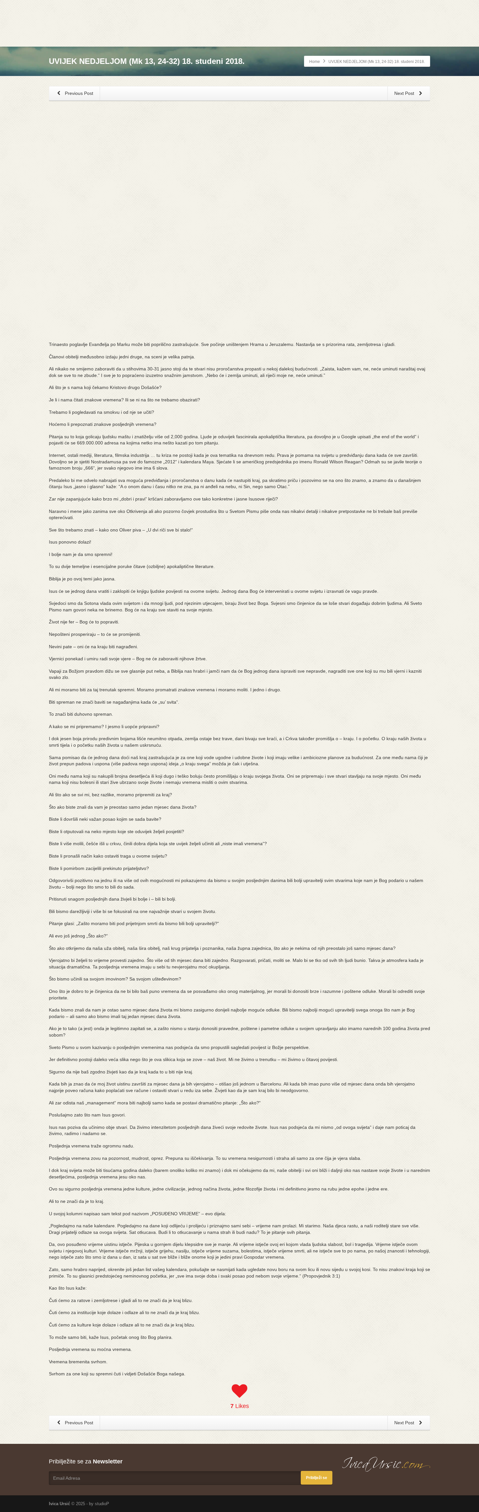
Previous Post (78, 93)
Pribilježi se (316, 1477)
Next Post (404, 93)
